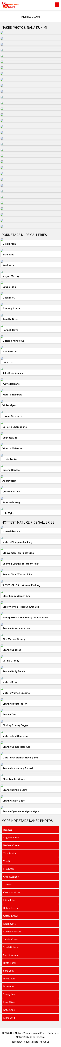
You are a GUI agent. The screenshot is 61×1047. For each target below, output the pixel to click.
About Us (44, 1041)
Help (35, 1041)
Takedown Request (22, 1041)
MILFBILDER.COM (30, 16)
